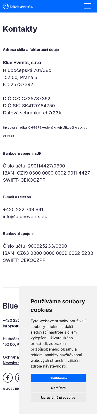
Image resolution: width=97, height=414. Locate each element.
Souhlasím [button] (58, 378)
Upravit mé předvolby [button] (58, 397)
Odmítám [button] (58, 388)
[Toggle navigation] (87, 6)
